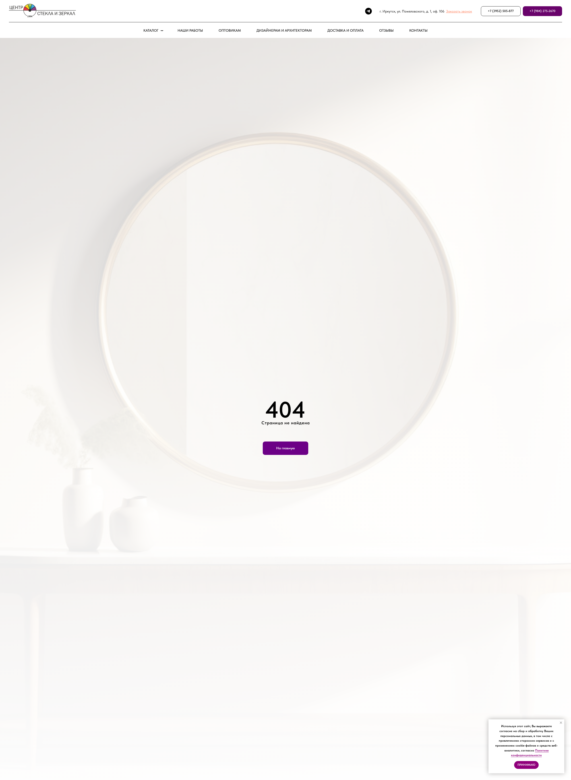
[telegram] (368, 11)
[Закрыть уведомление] (561, 722)
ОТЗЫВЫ (386, 30)
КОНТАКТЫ (418, 30)
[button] (459, 11)
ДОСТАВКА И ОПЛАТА (345, 30)
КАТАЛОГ (151, 30)
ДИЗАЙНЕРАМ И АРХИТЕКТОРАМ (284, 30)
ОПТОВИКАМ (230, 30)
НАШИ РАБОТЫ (190, 30)
